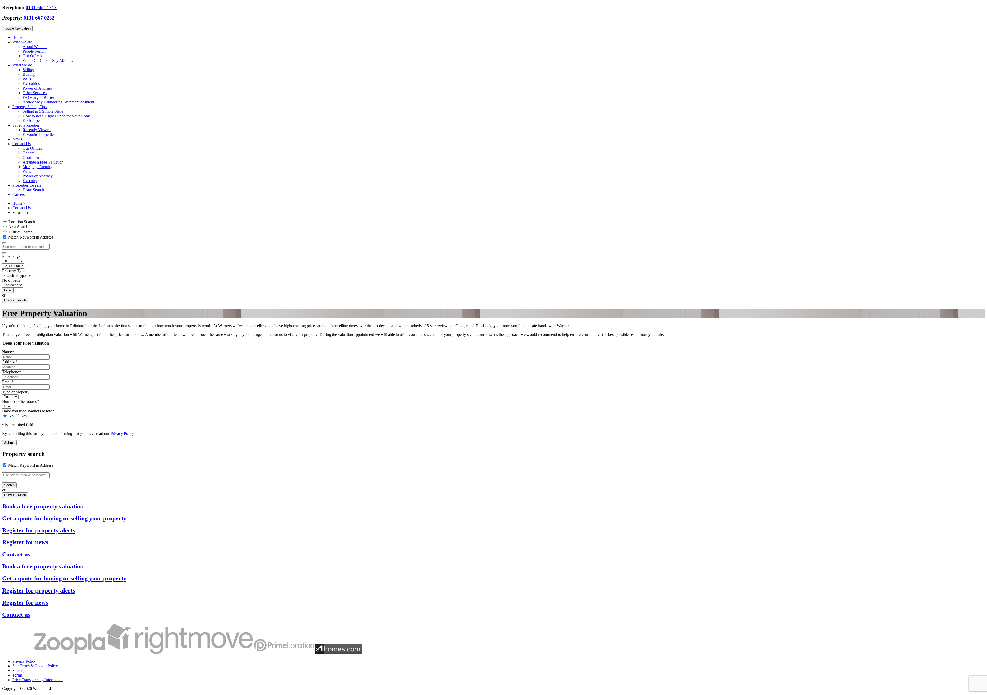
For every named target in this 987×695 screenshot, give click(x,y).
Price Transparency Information (37, 680)
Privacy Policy (122, 433)
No (11, 416)
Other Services (35, 93)
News (17, 139)
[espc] (18, 652)
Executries (31, 83)
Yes (23, 416)
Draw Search (33, 190)
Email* (8, 382)
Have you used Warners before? (28, 411)
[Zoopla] (70, 652)
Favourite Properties (39, 134)
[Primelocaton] (284, 652)
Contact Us (21, 143)
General (29, 153)
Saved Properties (26, 125)
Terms (17, 675)
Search (9, 485)
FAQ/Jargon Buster (38, 97)
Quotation (31, 157)
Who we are (22, 42)
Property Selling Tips (29, 106)
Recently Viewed (37, 130)
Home (17, 37)
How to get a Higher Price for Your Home (57, 116)
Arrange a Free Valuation (43, 162)
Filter (8, 290)
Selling (28, 70)
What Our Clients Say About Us (49, 60)
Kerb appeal (32, 120)
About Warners (35, 46)
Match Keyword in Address (30, 237)
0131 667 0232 (39, 18)
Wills (27, 79)
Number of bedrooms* (20, 401)
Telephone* (11, 372)
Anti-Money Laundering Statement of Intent (58, 102)
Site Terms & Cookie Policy (35, 666)
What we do (22, 65)
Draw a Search (15, 300)
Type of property (15, 392)
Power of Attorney (38, 88)
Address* (9, 362)
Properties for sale (26, 185)
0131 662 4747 (41, 7)
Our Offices (32, 56)
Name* (8, 352)
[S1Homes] (338, 652)
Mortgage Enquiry (37, 167)
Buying (29, 74)
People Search (34, 51)
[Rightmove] (180, 652)
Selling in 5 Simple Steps (43, 111)
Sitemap (18, 670)
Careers (18, 194)
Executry (30, 180)
